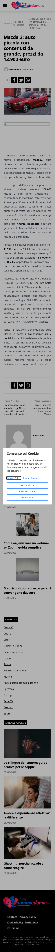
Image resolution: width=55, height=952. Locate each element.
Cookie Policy (14, 478)
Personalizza (27, 485)
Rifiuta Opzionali (27, 491)
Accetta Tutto (27, 497)
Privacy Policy (30, 478)
